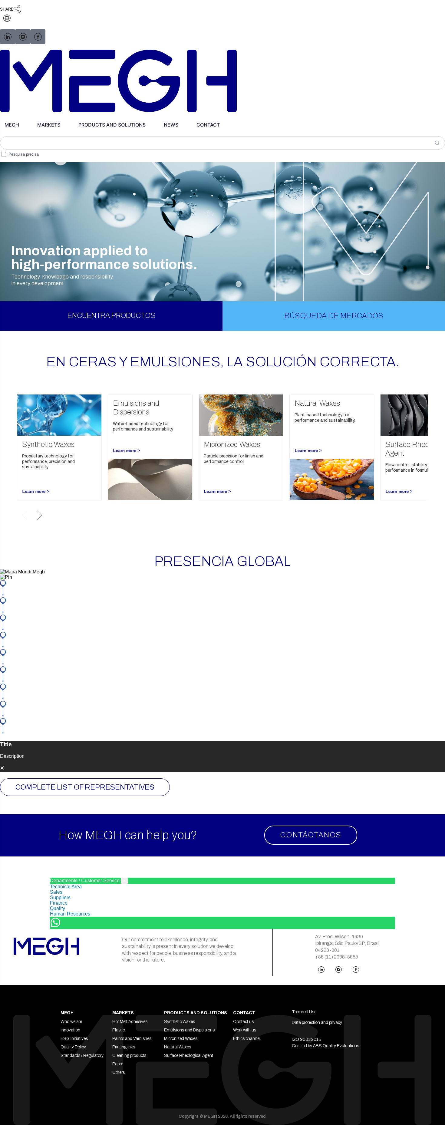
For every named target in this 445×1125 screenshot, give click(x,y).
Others (118, 1072)
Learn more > (35, 491)
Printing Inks (123, 1047)
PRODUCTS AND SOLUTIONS (112, 125)
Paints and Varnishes (131, 1038)
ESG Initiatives (74, 1038)
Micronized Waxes (180, 1038)
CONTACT (208, 125)
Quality (57, 908)
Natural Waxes (177, 1047)
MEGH (12, 125)
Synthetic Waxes (179, 1021)
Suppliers (60, 897)
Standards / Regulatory (82, 1055)
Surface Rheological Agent (188, 1055)
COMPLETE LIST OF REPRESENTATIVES (84, 787)
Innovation (70, 1030)
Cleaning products (129, 1055)
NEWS (171, 125)
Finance (59, 903)
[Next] (39, 515)
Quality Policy (73, 1047)
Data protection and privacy (317, 1022)
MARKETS (48, 125)
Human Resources (70, 913)
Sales (56, 892)
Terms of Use (304, 1012)
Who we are (71, 1021)
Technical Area (66, 886)
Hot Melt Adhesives (129, 1021)
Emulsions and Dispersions (189, 1030)
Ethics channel (246, 1038)
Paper (117, 1064)
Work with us (244, 1030)
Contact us (243, 1021)
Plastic (118, 1030)
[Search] (438, 143)
